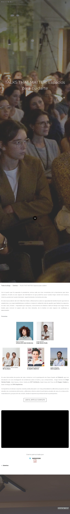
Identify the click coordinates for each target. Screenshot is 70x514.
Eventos (15, 285)
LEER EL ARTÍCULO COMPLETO (35, 400)
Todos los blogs (5, 285)
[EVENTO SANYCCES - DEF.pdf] (35, 461)
